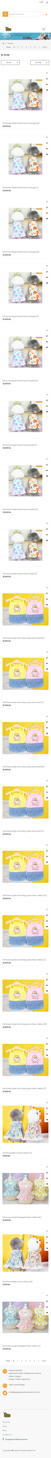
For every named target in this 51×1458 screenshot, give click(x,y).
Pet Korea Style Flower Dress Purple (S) (20, 573)
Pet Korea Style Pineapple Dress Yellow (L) (21, 1346)
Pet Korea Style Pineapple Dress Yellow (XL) (22, 1217)
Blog (4, 1430)
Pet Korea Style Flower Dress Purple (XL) (20, 380)
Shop (5, 1426)
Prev (9, 47)
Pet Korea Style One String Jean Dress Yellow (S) (24, 1088)
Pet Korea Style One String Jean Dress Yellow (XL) (25, 895)
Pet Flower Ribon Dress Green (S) (17, 1153)
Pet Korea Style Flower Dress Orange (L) (20, 187)
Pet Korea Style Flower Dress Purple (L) (20, 445)
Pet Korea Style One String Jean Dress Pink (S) (23, 831)
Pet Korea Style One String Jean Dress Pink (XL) (24, 638)
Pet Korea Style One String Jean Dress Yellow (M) (25, 1024)
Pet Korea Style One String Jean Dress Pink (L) (23, 702)
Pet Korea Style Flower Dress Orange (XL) (21, 123)
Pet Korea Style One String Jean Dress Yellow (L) (24, 959)
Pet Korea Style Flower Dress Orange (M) (21, 252)
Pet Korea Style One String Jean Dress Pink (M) (23, 766)
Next (45, 47)
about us (6, 1422)
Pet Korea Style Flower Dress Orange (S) (21, 316)
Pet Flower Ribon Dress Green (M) (18, 1281)
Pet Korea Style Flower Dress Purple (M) (20, 509)
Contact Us (7, 1434)
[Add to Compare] (47, 2)
